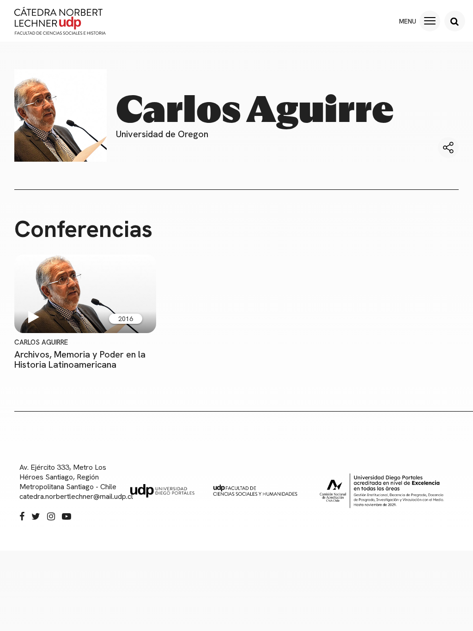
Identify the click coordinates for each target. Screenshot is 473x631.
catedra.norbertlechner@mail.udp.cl (70, 496)
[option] (85, 312)
